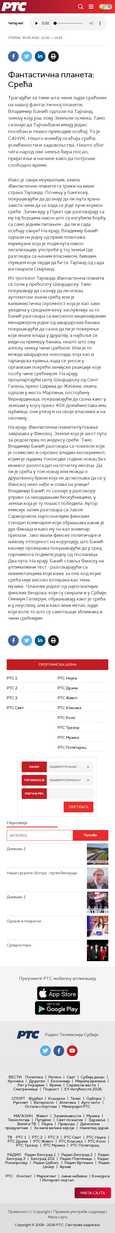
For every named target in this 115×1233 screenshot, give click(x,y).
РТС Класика (69, 707)
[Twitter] (26, 56)
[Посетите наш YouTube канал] (72, 1050)
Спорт (18, 1098)
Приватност (19, 1211)
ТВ (9, 1137)
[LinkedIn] (40, 56)
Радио (14, 1154)
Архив (65, 1166)
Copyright (41, 1211)
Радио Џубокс (46, 1162)
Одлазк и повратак (24, 921)
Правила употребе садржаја (79, 1211)
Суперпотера (19, 945)
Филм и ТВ (26, 1123)
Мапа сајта (92, 1192)
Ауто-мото (90, 1102)
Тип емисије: (34, 780)
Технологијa (19, 1119)
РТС (9, 1176)
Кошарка (56, 1098)
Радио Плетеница (76, 1158)
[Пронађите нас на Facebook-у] (58, 1050)
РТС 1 (12, 678)
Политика (34, 1077)
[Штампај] (53, 56)
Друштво (37, 1081)
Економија (60, 1081)
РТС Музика (68, 737)
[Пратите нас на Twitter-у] (45, 1050)
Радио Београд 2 (77, 1154)
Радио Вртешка (78, 1162)
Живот (42, 1115)
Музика (93, 1115)
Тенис (75, 1098)
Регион (54, 1077)
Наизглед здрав (94, 1127)
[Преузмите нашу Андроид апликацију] (57, 1008)
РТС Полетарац (71, 747)
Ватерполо (44, 1102)
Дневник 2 (16, 848)
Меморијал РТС (76, 1106)
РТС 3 (12, 697)
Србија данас (93, 1077)
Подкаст (51, 1089)
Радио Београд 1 (40, 1154)
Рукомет (20, 1102)
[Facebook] (13, 56)
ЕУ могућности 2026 (83, 1089)
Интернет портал (58, 1180)
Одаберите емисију (65, 780)
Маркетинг (46, 1176)
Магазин (23, 1115)
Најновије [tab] (17, 822)
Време (55, 1085)
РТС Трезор (68, 727)
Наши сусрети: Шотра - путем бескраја (42, 872)
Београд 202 (43, 1158)
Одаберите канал (63, 766)
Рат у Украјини (31, 1085)
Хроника (15, 1081)
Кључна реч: (34, 793)
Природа (66, 1123)
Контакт (24, 1176)
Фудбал (36, 1098)
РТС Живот (67, 697)
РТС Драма (67, 688)
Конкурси (101, 1176)
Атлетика (67, 1102)
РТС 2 (12, 688)
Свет (71, 1077)
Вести (15, 1077)
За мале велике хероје (54, 1127)
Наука (47, 1123)
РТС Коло (66, 717)
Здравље (96, 1119)
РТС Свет (15, 707)
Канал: (34, 766)
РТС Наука (67, 678)
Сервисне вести (81, 1085)
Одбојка (93, 1098)
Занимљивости (67, 1115)
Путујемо (43, 1119)
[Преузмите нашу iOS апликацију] (57, 993)
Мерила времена (90, 1081)
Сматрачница (25, 1089)
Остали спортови (41, 1106)
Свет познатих (70, 1119)
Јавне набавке (74, 1176)
